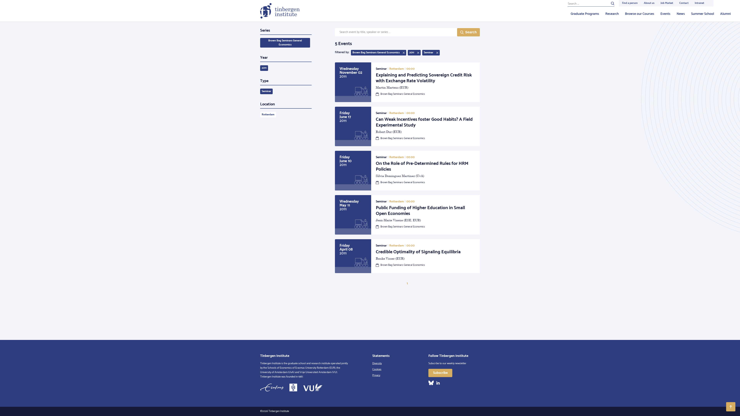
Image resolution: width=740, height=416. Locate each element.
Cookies (376, 369)
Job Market (667, 3)
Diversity (377, 363)
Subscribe (440, 373)
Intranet (699, 3)
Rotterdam (268, 114)
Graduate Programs (585, 14)
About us (649, 3)
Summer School (702, 14)
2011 (264, 68)
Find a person (630, 3)
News (681, 14)
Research (612, 14)
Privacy (376, 375)
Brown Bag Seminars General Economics (285, 43)
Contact (684, 3)
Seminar (266, 91)
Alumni (725, 14)
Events (665, 14)
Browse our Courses (639, 14)
